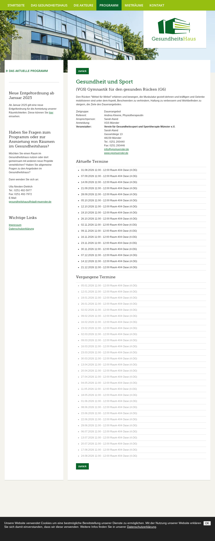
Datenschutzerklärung (21, 228)
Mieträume (134, 5)
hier (51, 112)
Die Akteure (83, 5)
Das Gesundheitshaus (49, 5)
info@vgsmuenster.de (116, 149)
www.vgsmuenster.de (116, 153)
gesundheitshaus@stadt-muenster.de (30, 201)
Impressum (15, 225)
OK (207, 523)
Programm (109, 5)
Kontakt (156, 5)
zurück (82, 71)
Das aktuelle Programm (28, 71)
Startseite (16, 5)
